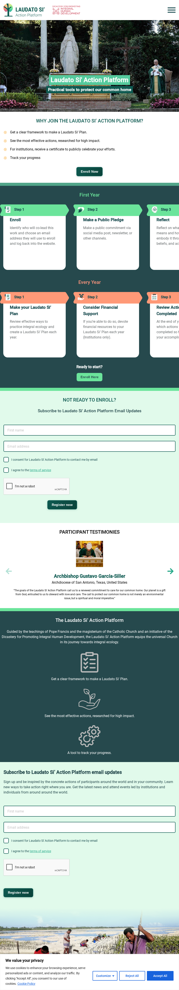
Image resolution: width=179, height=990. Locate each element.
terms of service (40, 470)
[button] (170, 571)
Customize (103, 976)
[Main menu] (172, 10)
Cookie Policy (26, 983)
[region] (89, 972)
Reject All (132, 976)
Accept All (160, 976)
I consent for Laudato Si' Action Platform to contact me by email (54, 459)
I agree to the (31, 470)
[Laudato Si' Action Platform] (24, 10)
